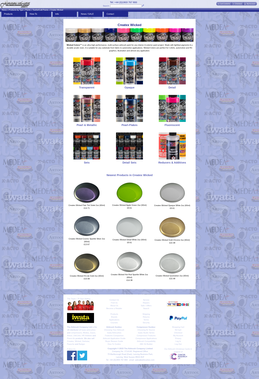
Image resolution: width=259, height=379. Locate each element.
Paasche (70, 344)
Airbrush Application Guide (114, 338)
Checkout (178, 333)
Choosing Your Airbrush (114, 330)
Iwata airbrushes (88, 330)
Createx (70, 341)
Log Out (178, 344)
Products (114, 314)
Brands (114, 317)
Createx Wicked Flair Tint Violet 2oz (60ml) (87, 205)
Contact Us (114, 300)
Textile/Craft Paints (40, 10)
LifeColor (77, 335)
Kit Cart (178, 330)
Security (146, 322)
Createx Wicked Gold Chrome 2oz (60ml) (172, 240)
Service (146, 300)
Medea (86, 333)
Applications (114, 320)
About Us (114, 305)
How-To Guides (114, 344)
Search (106, 6)
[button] (224, 4)
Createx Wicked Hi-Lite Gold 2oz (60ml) (87, 276)
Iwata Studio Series (146, 333)
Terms (146, 320)
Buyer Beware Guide (114, 341)
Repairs (146, 303)
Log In (178, 341)
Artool (69, 335)
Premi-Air (71, 338)
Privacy (178, 338)
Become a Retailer (114, 308)
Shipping (146, 314)
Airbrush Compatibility (146, 341)
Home (4, 10)
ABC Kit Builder (146, 344)
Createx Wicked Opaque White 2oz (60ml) (172, 205)
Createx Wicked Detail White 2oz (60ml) (129, 240)
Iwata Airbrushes (114, 333)
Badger (82, 344)
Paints (28, 10)
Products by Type (16, 10)
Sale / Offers (146, 305)
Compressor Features (146, 335)
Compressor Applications (146, 338)
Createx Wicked (56, 10)
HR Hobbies (87, 335)
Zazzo (92, 333)
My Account (178, 335)
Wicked (78, 341)
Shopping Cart (178, 327)
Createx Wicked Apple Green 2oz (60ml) (129, 205)
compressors (76, 333)
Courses (114, 322)
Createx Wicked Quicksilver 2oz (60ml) (172, 276)
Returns (146, 317)
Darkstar (85, 341)
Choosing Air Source (146, 330)
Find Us (114, 303)
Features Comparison (114, 335)
